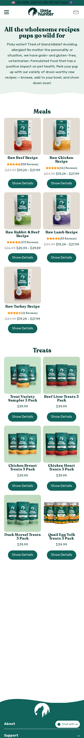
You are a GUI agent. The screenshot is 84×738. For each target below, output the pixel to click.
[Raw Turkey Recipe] (22, 285)
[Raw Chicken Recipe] (61, 136)
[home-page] (41, 12)
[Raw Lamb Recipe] (61, 210)
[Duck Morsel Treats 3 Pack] (22, 513)
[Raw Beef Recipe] (22, 136)
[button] (6, 12)
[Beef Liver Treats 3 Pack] (61, 375)
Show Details (22, 183)
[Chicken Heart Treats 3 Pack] (61, 444)
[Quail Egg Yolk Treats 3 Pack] (61, 513)
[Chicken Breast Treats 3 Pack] (22, 444)
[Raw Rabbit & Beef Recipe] (22, 210)
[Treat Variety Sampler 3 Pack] (22, 375)
